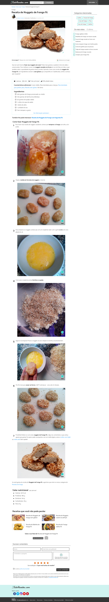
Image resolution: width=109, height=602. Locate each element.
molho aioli (17, 439)
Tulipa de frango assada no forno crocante (86, 49)
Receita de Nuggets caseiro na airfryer (62, 517)
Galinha (90, 24)
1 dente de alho (21, 105)
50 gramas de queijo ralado (25, 99)
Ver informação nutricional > (41, 113)
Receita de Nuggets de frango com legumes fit (47, 117)
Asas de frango (82, 24)
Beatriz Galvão (21, 18)
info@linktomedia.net (53, 577)
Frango (23, 7)
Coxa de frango (83, 21)
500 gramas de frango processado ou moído (31, 94)
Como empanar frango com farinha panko (86, 44)
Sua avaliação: (32, 565)
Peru (90, 21)
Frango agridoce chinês (81, 34)
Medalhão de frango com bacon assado (85, 37)
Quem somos (32, 600)
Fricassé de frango (88, 18)
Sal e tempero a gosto (24, 110)
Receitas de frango (17, 484)
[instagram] (21, 593)
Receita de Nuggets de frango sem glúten (33, 517)
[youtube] (24, 593)
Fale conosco (39, 600)
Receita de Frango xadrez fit (61, 526)
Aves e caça (18, 7)
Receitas (13, 7)
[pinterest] (27, 593)
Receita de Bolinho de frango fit (33, 526)
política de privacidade (24, 569)
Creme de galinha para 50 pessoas (84, 47)
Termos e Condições (48, 600)
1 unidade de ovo (22, 107)
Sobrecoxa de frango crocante (83, 52)
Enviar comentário (62, 570)
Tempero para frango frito (82, 55)
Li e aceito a (22, 568)
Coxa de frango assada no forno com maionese (85, 40)
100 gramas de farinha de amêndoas (28, 97)
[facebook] (14, 593)
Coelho (79, 18)
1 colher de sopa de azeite (25, 102)
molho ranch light (65, 437)
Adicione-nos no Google (64, 60)
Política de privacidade (59, 600)
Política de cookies (69, 600)
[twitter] (17, 593)
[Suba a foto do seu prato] (46, 538)
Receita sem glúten (31, 87)
